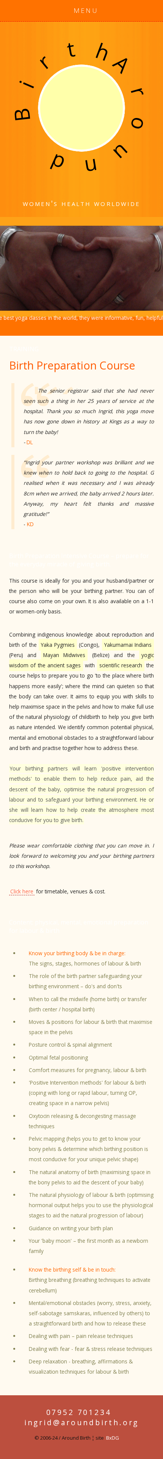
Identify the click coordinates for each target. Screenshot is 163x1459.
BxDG (112, 1437)
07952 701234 (78, 1412)
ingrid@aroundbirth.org (81, 1422)
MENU (86, 10)
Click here (21, 891)
